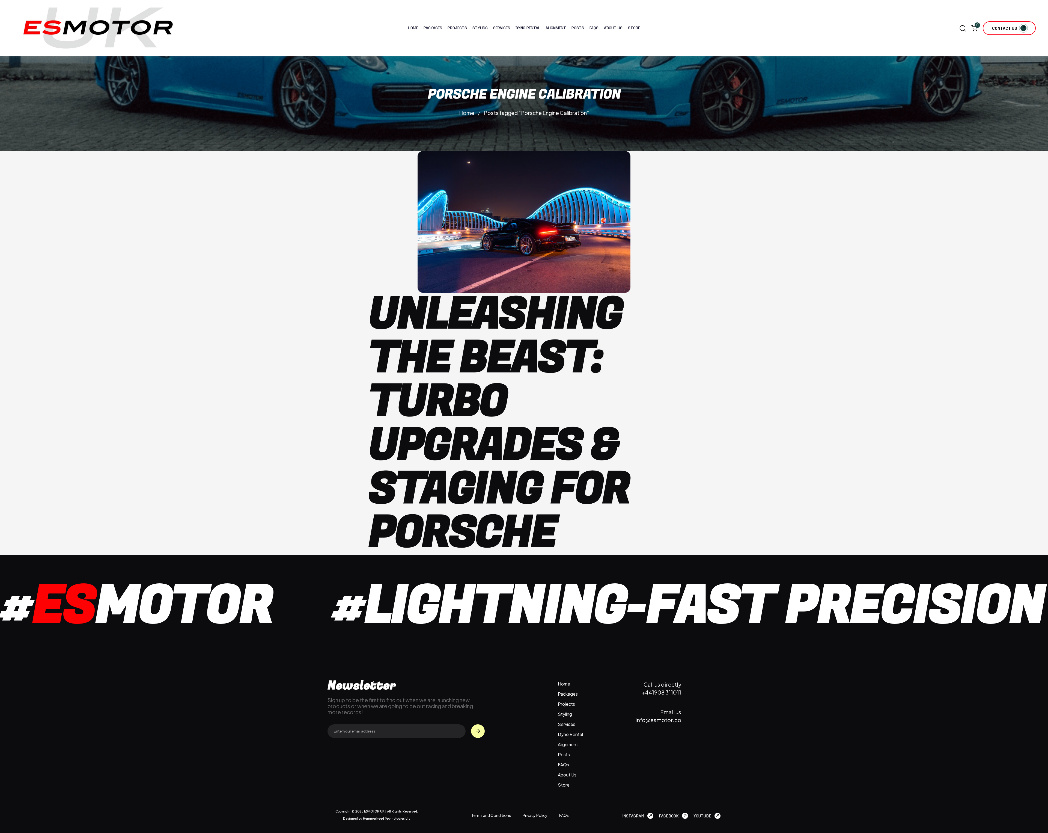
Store (634, 27)
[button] (962, 28)
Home (413, 27)
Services (501, 27)
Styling (480, 27)
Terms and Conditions (491, 815)
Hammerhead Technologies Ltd (386, 818)
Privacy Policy (535, 815)
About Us (613, 27)
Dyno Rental (528, 27)
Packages (433, 27)
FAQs (594, 27)
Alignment (556, 27)
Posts (577, 27)
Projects (457, 27)
